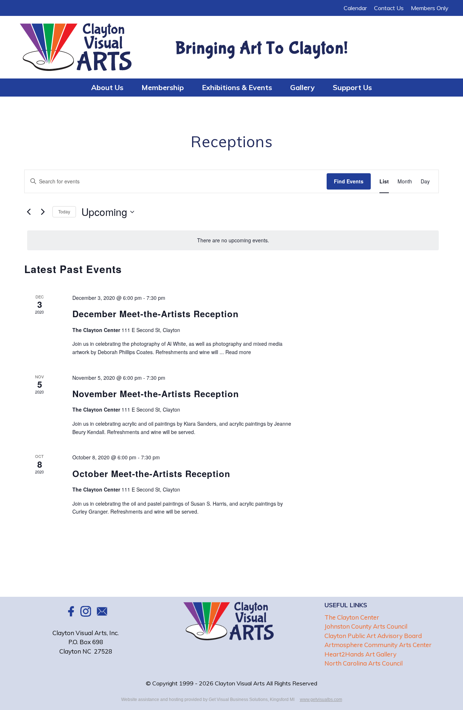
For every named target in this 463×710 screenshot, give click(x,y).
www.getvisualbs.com (321, 699)
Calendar (355, 8)
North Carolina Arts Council (363, 663)
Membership (162, 87)
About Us (107, 87)
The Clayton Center (351, 617)
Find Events (349, 181)
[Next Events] (42, 212)
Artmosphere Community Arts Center (378, 645)
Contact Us (389, 8)
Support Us (352, 87)
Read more (238, 352)
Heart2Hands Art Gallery (360, 654)
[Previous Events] (28, 212)
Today (64, 211)
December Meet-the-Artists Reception (155, 313)
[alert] (233, 240)
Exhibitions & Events (237, 87)
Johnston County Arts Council (365, 626)
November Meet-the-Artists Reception (155, 393)
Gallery (302, 87)
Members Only (430, 8)
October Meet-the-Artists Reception (151, 473)
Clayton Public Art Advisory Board (373, 635)
